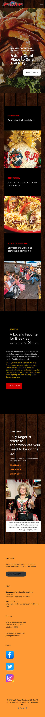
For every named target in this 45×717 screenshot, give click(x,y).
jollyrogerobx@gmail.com (15, 633)
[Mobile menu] (42, 4)
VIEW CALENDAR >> (16, 574)
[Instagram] (26, 708)
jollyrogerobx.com (13, 636)
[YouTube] (24, 708)
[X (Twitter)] (21, 708)
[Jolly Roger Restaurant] (13, 4)
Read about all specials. (20, 120)
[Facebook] (19, 708)
